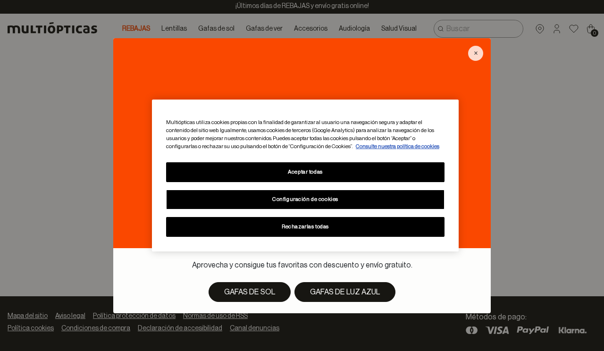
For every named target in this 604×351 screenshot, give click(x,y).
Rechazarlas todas (305, 226)
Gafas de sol (249, 292)
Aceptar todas (305, 172)
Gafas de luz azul (345, 292)
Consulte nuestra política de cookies (397, 146)
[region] (305, 175)
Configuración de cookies (305, 199)
